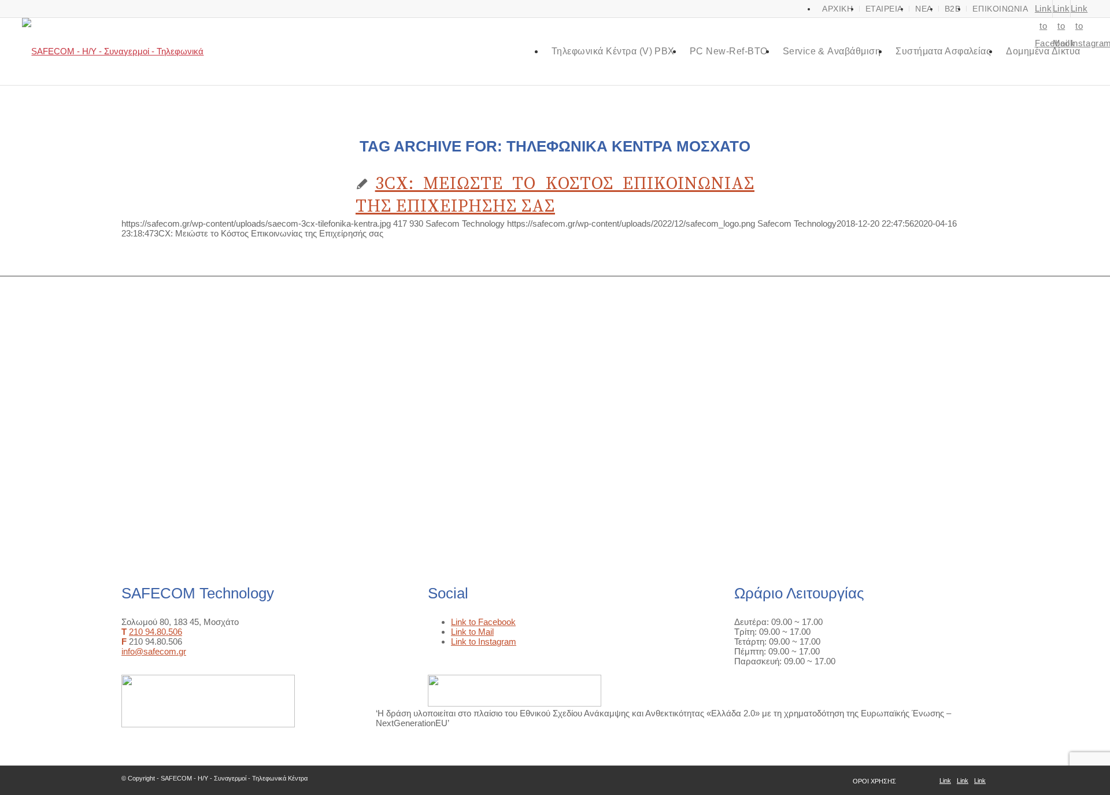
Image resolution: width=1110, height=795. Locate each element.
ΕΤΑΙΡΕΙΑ (884, 8)
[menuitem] (837, 9)
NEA (924, 8)
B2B (953, 8)
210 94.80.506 (155, 632)
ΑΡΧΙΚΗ (837, 8)
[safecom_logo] (122, 51)
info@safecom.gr (153, 651)
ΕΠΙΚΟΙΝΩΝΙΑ (1000, 8)
